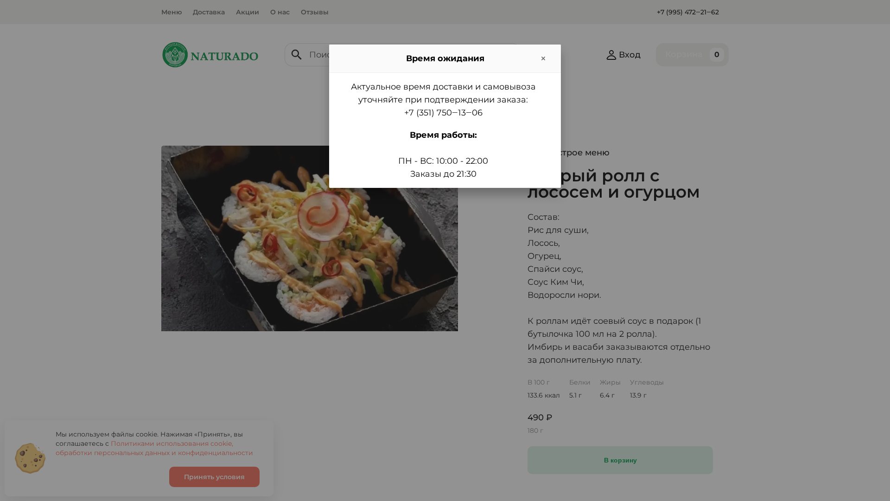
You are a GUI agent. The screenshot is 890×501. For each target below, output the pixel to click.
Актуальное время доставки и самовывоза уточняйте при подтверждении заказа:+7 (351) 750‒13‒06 (443, 100)
